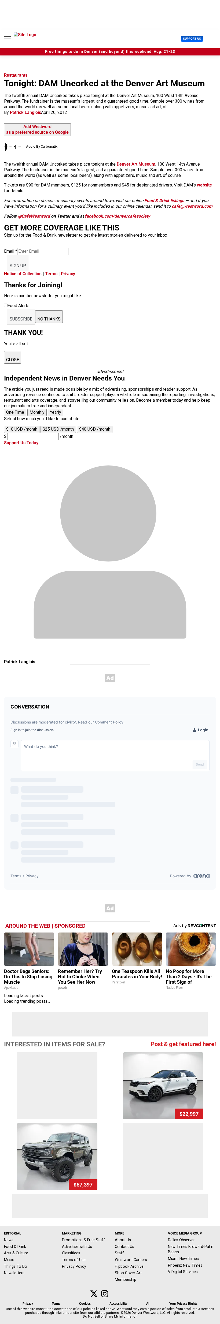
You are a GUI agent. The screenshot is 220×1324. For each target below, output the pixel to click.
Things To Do (15, 1266)
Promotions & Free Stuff (83, 1240)
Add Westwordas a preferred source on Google (37, 129)
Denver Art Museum (136, 164)
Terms (51, 273)
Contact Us (124, 1246)
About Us (123, 1240)
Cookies (85, 1304)
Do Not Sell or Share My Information (110, 1316)
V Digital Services (183, 1272)
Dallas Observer (181, 1240)
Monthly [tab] (37, 412)
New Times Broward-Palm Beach (190, 1249)
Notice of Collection (23, 273)
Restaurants (15, 75)
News (8, 1240)
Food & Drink (15, 1246)
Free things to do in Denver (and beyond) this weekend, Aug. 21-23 (110, 51)
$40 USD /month (94, 429)
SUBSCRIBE (21, 319)
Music (9, 1260)
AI (147, 1304)
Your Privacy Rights (183, 1304)
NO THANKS (49, 319)
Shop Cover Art (128, 1273)
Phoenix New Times (185, 1265)
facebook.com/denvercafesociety (117, 216)
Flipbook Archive (129, 1266)
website (204, 185)
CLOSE (12, 359)
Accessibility (118, 1304)
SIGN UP (18, 265)
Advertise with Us (77, 1246)
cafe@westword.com (192, 206)
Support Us (192, 38)
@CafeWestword (34, 216)
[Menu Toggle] (7, 39)
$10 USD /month (21, 429)
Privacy (68, 273)
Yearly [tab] (55, 412)
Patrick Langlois (25, 112)
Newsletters (14, 1273)
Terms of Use (74, 1260)
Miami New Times (183, 1258)
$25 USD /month (58, 429)
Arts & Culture (16, 1253)
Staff (119, 1253)
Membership (125, 1279)
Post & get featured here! (183, 1044)
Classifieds (71, 1253)
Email (10, 251)
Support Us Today (21, 442)
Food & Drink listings (164, 200)
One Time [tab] (15, 412)
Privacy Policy (74, 1266)
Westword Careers (131, 1260)
